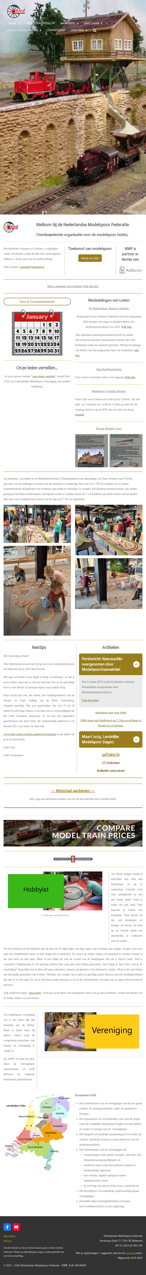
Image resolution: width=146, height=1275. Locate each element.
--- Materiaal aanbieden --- (73, 790)
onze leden (35, 992)
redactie (130, 1253)
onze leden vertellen (44, 376)
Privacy (8, 1240)
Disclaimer (10, 1235)
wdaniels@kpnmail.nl (32, 266)
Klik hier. (126, 326)
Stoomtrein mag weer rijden (110, 712)
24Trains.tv (111, 754)
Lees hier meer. (90, 700)
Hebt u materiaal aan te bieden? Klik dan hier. (73, 286)
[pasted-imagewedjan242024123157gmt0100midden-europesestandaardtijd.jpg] (91, 450)
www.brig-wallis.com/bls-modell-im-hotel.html (30, 734)
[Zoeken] (95, 30)
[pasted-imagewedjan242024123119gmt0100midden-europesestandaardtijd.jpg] (126, 450)
